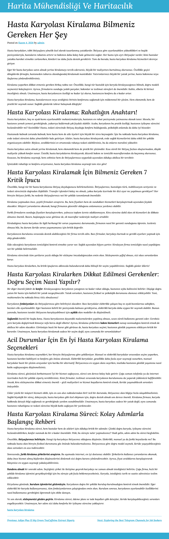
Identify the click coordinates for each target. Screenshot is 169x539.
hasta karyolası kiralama (20, 509)
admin (40, 42)
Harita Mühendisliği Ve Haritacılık (70, 6)
